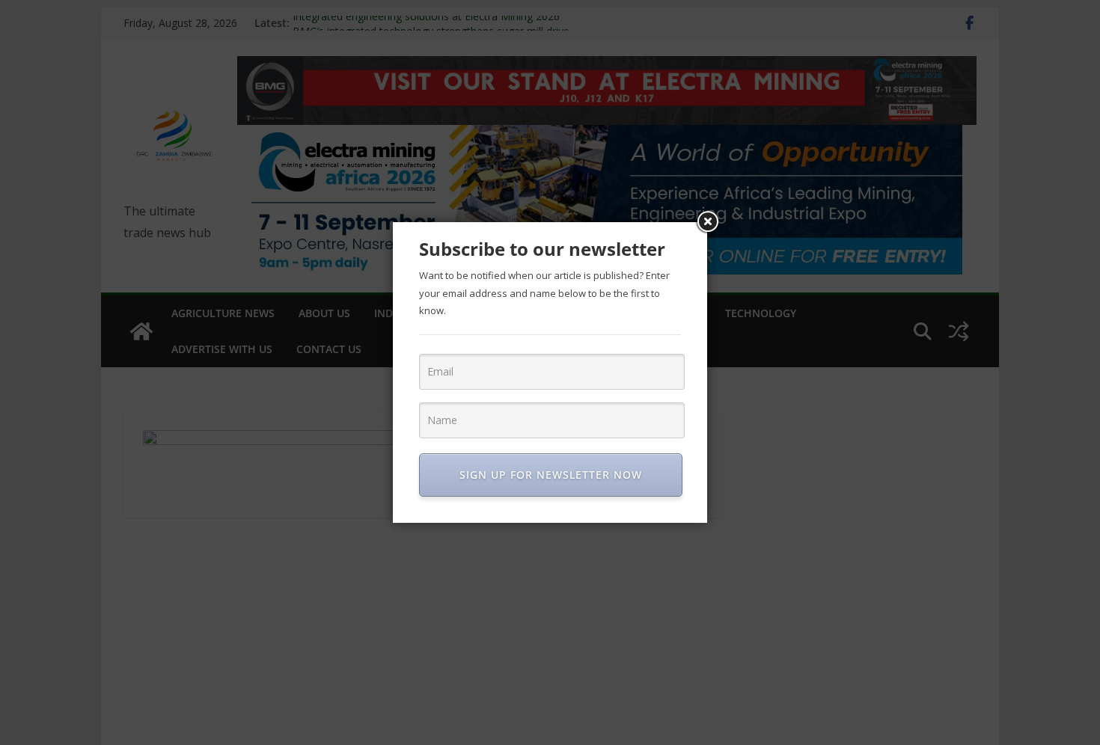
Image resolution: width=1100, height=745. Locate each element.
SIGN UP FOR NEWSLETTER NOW (550, 474)
